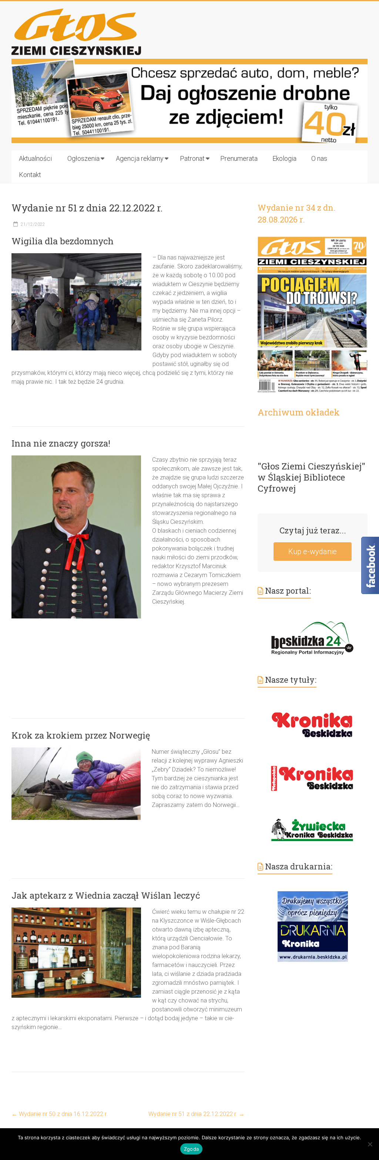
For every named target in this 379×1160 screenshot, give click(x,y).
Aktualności (35, 158)
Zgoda (191, 1149)
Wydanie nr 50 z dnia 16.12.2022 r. (59, 1113)
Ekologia (284, 158)
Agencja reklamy (140, 158)
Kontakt (30, 175)
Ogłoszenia (83, 158)
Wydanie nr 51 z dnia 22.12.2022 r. (196, 1113)
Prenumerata (239, 158)
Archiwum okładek (299, 412)
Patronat (192, 158)
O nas (319, 158)
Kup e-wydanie (312, 551)
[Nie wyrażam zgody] (369, 1144)
